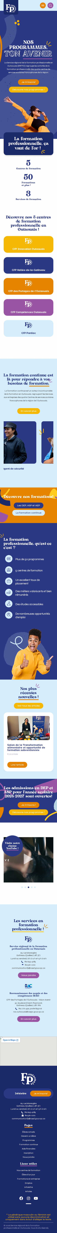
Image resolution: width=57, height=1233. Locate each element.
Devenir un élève (28, 1136)
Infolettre (28, 1187)
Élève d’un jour (28, 1175)
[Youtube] (36, 1198)
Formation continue (28, 1144)
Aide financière (28, 1149)
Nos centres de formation (28, 1170)
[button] (5, 443)
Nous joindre (28, 1157)
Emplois (28, 1183)
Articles (28, 1191)
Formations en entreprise (28, 1179)
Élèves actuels (28, 1132)
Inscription (28, 1153)
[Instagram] (28, 1198)
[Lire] (28, 859)
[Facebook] (21, 1198)
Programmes (29, 1140)
